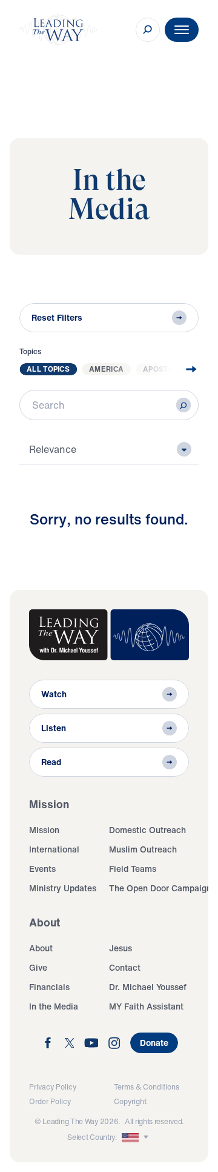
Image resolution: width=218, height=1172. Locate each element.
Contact (124, 967)
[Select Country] (136, 1137)
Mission (44, 829)
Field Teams (132, 868)
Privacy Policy (52, 1087)
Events (42, 868)
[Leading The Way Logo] (58, 30)
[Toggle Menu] (182, 30)
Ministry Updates (62, 888)
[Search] (183, 405)
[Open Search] (148, 30)
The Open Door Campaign (160, 888)
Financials (49, 986)
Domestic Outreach (147, 829)
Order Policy (50, 1101)
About (41, 948)
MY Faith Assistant (146, 1006)
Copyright (130, 1101)
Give (38, 967)
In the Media (53, 1006)
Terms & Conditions (146, 1087)
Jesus (120, 948)
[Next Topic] (182, 369)
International (54, 849)
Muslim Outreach (143, 849)
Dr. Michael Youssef (148, 986)
